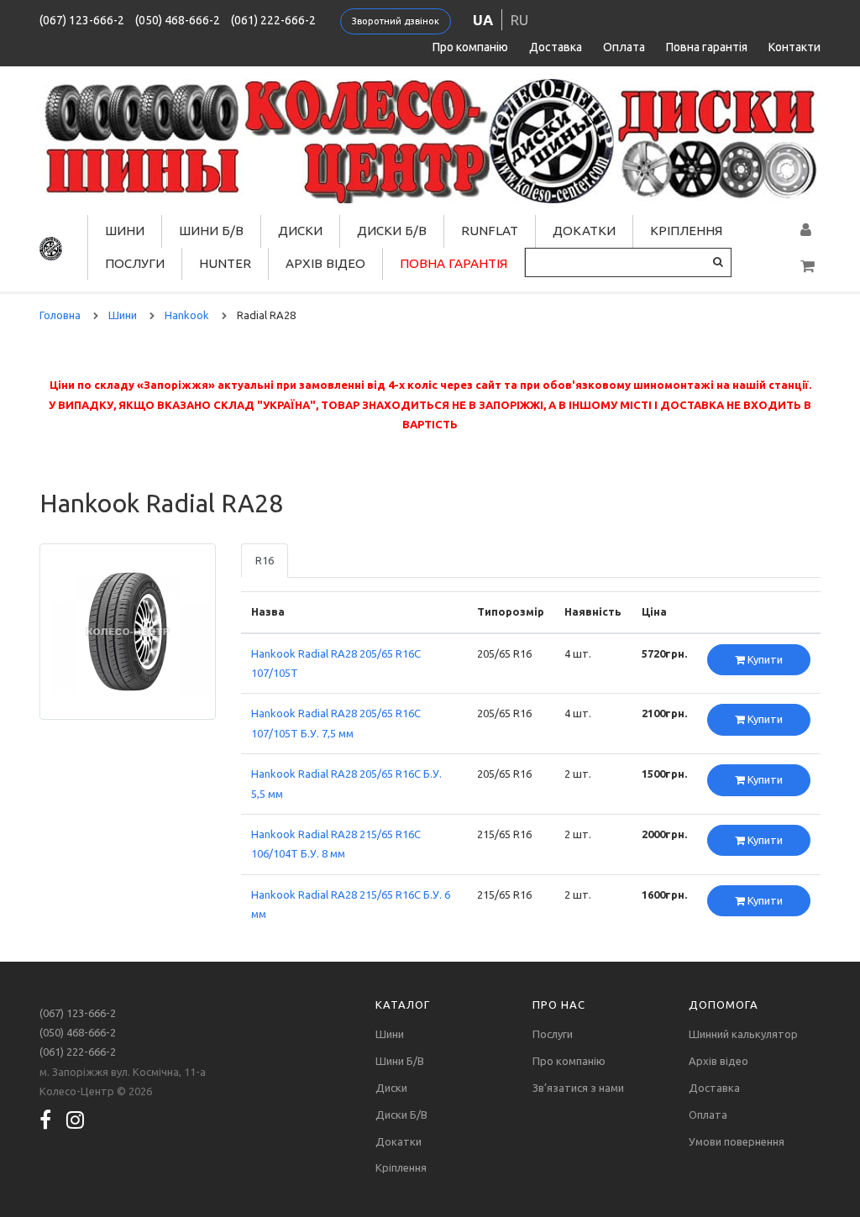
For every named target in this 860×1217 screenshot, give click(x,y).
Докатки (584, 230)
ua (483, 20)
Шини (124, 230)
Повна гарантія (706, 47)
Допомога (723, 1004)
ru (519, 20)
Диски (300, 230)
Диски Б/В (392, 230)
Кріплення (686, 230)
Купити (764, 659)
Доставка (555, 47)
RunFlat (489, 230)
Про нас (558, 1004)
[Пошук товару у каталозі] (718, 261)
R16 (264, 560)
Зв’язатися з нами (578, 1088)
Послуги (135, 263)
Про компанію (470, 47)
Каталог (402, 1004)
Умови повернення (736, 1141)
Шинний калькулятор (743, 1034)
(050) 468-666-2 (177, 20)
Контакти (794, 47)
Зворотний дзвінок (395, 21)
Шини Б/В (211, 230)
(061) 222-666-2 (273, 20)
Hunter (225, 263)
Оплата (624, 47)
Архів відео (325, 263)
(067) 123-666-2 (81, 20)
